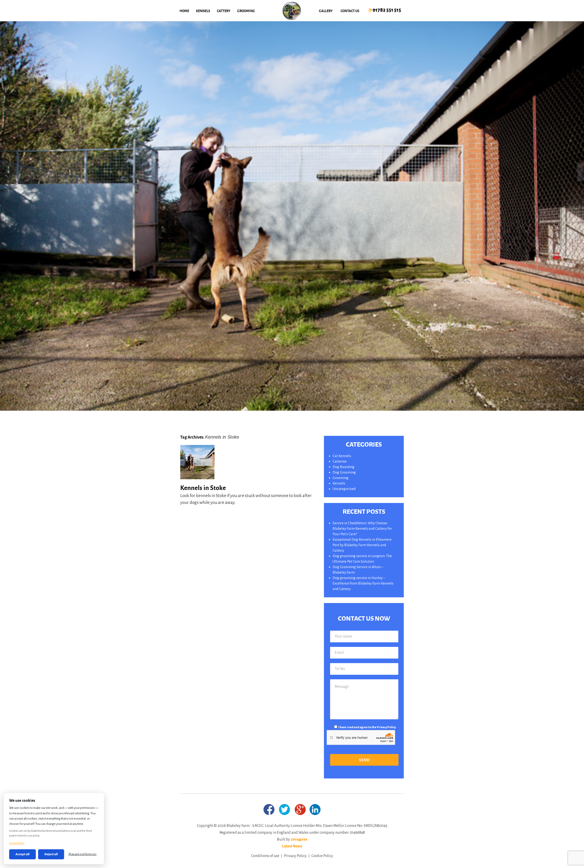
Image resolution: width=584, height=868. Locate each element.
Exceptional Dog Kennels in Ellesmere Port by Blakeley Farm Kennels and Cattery (362, 544)
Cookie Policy (322, 855)
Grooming (246, 10)
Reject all (51, 854)
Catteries (340, 461)
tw (284, 809)
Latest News (292, 846)
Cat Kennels (342, 456)
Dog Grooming (344, 472)
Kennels (203, 10)
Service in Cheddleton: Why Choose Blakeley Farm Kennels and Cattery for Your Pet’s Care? (362, 528)
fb (268, 809)
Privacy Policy (386, 727)
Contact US (350, 10)
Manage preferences (82, 854)
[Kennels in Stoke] (197, 477)
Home (184, 10)
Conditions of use (265, 855)
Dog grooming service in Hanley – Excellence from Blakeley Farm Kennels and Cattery (363, 583)
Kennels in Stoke (203, 487)
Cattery (223, 10)
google (300, 809)
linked (315, 809)
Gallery (326, 10)
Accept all (22, 854)
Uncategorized (344, 489)
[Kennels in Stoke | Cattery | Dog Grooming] (292, 10)
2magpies (299, 839)
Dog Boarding (344, 467)
